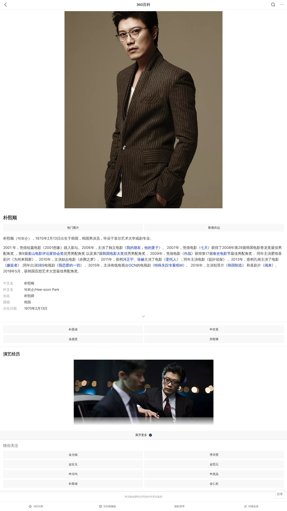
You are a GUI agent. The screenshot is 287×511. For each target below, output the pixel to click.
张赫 (140, 259)
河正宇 (128, 259)
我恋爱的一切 (69, 265)
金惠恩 (73, 339)
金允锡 (73, 454)
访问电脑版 (109, 506)
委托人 (171, 259)
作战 (187, 253)
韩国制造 (235, 265)
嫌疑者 (12, 265)
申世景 (214, 329)
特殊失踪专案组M (168, 265)
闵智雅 (214, 339)
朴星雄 (73, 329)
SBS (40, 265)
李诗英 (214, 454)
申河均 (73, 474)
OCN (133, 265)
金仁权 (214, 483)
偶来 (268, 265)
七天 (204, 248)
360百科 (143, 5)
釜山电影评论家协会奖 (46, 253)
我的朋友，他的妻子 (142, 248)
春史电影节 (222, 253)
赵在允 (73, 464)
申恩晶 (214, 474)
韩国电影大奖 (113, 253)
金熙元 (214, 464)
